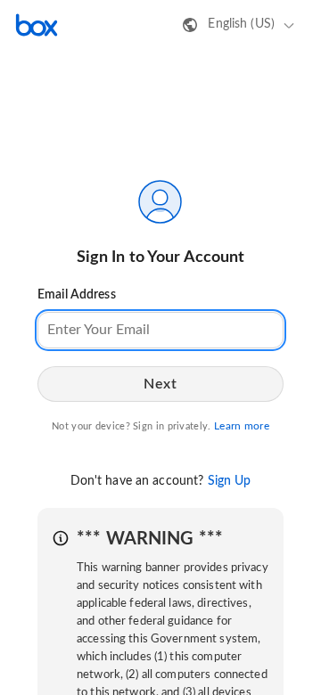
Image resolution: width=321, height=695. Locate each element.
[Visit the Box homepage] (36, 25)
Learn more (241, 426)
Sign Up (229, 481)
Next (160, 384)
